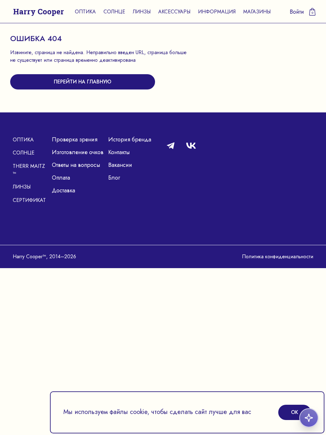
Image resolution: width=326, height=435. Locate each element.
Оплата (61, 178)
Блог (114, 178)
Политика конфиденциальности (277, 256)
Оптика (85, 11)
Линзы (142, 11)
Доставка (63, 190)
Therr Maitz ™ (29, 169)
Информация (217, 11)
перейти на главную (82, 81)
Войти (297, 12)
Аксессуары (174, 11)
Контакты (119, 152)
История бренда (129, 139)
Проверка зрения (74, 139)
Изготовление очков (77, 152)
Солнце (114, 11)
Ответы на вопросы (76, 165)
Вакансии (120, 165)
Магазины (257, 11)
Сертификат (29, 200)
